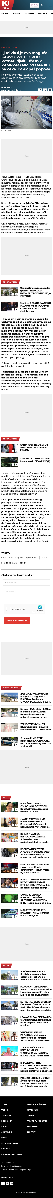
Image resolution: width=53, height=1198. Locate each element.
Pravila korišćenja (36, 1104)
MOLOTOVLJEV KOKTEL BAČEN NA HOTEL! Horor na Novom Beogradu (34, 913)
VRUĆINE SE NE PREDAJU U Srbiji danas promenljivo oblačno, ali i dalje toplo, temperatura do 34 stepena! (35, 975)
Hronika (42, 13)
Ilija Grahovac (32, 557)
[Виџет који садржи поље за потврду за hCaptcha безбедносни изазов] (24, 609)
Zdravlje (6, 1115)
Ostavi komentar (17, 620)
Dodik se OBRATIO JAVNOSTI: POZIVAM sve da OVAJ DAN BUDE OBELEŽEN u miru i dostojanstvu (35, 307)
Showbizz (6, 1132)
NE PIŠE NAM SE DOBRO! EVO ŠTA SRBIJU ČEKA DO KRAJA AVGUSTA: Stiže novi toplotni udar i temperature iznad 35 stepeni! (35, 1006)
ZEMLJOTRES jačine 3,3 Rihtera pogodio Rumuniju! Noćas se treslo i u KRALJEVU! (35, 727)
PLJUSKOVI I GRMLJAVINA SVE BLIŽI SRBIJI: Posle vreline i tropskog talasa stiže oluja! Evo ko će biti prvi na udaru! (36, 990)
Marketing (32, 1127)
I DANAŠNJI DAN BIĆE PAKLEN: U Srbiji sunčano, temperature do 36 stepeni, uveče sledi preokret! (36, 1021)
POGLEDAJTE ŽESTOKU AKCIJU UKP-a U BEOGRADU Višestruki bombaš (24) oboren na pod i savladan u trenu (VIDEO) (34, 853)
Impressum (32, 1110)
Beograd (16, 13)
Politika (29, 13)
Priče (4, 1138)
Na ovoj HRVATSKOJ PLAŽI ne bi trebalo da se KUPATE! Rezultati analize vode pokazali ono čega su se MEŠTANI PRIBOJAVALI (35, 713)
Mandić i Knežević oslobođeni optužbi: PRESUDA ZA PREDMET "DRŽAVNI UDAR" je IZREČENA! (35, 292)
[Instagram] (7, 1183)
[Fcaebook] (40, 90)
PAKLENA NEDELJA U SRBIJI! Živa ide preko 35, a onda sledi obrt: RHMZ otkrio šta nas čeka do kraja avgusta (34, 1082)
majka (44, 557)
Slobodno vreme (10, 1143)
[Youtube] (11, 1183)
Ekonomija (6, 1121)
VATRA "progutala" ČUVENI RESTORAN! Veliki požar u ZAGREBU (34, 448)
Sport (4, 1127)
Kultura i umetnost (11, 1154)
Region (13, 48)
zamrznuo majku (9, 563)
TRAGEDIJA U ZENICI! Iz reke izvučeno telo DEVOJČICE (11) (35, 460)
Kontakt (31, 1132)
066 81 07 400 (10, 1162)
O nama (30, 1115)
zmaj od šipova (16, 557)
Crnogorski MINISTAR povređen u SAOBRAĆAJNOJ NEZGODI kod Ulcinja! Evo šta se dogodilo (35, 742)
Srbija (4, 13)
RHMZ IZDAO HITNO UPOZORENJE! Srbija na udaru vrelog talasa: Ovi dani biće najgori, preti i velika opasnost (36, 1067)
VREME (6, 965)
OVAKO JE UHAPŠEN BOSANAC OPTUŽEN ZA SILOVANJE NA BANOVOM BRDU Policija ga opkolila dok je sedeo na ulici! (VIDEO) (35, 899)
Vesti (4, 48)
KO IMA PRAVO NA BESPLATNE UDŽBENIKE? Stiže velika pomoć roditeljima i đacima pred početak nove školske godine (35, 838)
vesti (3, 557)
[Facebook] (13, 294)
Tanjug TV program (36, 1121)
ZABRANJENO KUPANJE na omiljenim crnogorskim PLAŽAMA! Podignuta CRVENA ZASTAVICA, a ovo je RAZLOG (35, 698)
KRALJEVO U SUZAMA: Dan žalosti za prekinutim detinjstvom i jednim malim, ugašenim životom (35, 868)
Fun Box (5, 1149)
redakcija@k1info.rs (14, 1166)
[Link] (45, 90)
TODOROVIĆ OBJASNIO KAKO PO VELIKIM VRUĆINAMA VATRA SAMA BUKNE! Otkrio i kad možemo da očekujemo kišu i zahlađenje (35, 1051)
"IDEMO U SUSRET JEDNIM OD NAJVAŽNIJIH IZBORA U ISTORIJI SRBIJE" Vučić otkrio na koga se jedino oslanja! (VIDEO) (36, 883)
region (23, 563)
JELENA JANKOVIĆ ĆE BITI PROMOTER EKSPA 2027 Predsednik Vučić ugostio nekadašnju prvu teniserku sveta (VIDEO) (34, 823)
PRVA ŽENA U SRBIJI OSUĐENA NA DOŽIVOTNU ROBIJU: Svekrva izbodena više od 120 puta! (34, 807)
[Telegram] (50, 90)
